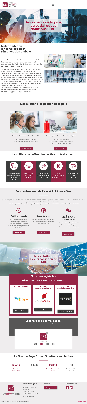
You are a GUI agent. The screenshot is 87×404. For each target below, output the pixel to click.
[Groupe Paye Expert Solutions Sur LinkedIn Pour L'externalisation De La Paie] (71, 387)
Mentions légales (82, 401)
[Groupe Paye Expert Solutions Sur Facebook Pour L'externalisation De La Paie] (67, 387)
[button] (53, 4)
